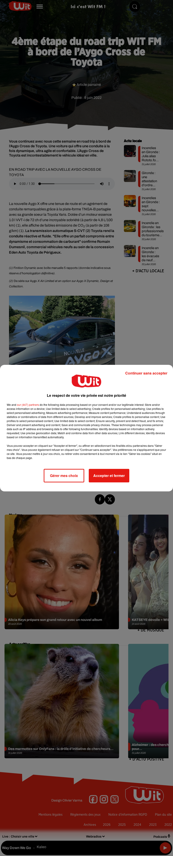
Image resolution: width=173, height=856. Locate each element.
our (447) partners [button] (28, 404)
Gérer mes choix (64, 475)
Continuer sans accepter (146, 373)
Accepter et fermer (109, 475)
